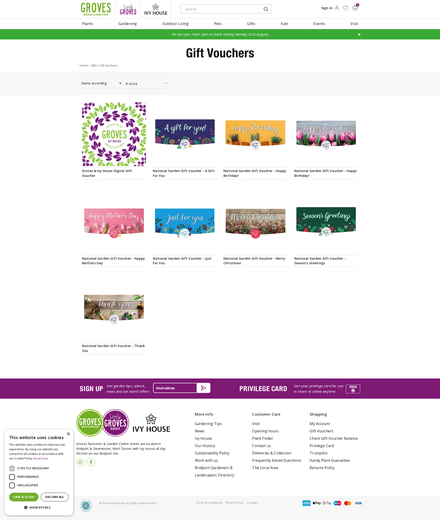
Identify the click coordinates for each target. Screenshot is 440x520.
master (347, 503)
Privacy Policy (235, 503)
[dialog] (39, 472)
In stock (132, 83)
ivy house (155, 9)
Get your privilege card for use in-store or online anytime (319, 389)
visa (358, 503)
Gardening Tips (208, 423)
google (327, 503)
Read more (41, 458)
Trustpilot (318, 453)
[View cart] (355, 7)
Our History (205, 445)
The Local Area (265, 467)
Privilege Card (322, 445)
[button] (39, 507)
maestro (337, 503)
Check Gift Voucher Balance (334, 438)
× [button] (68, 434)
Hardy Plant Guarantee (330, 460)
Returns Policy (322, 467)
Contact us (261, 445)
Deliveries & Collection (271, 453)
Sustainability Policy (212, 453)
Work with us (206, 460)
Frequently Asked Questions (276, 460)
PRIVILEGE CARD (263, 388)
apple (316, 503)
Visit (256, 423)
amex (306, 503)
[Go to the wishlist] (345, 8)
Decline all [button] (54, 497)
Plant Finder (262, 438)
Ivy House (203, 438)
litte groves (128, 9)
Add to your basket (113, 161)
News (200, 431)
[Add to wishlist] (345, 8)
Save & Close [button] (24, 497)
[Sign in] (337, 9)
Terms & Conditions (209, 503)
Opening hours (265, 431)
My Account (320, 423)
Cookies (252, 503)
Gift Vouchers (321, 431)
